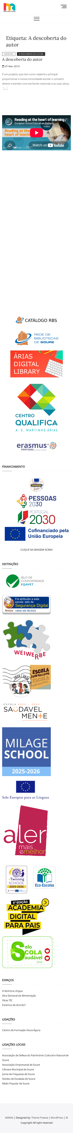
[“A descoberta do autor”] (5, 89)
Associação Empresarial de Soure (21, 1064)
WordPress (57, 1117)
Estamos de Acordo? (14, 1005)
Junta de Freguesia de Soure (18, 1074)
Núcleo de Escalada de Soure (18, 1078)
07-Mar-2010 (11, 66)
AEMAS (9, 1117)
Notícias (8, 54)
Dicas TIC (7, 1000)
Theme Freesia (39, 1117)
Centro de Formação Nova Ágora (21, 1030)
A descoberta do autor (31, 54)
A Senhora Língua (12, 991)
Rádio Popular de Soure (15, 1083)
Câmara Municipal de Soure (18, 1069)
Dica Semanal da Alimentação (19, 995)
